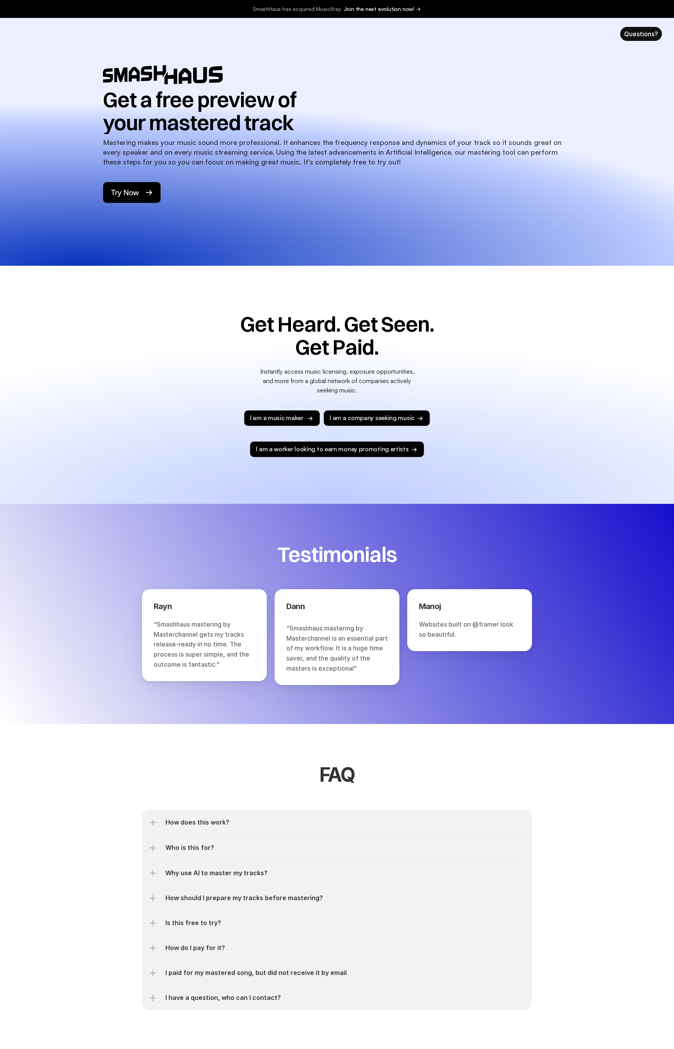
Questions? (641, 34)
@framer (485, 624)
